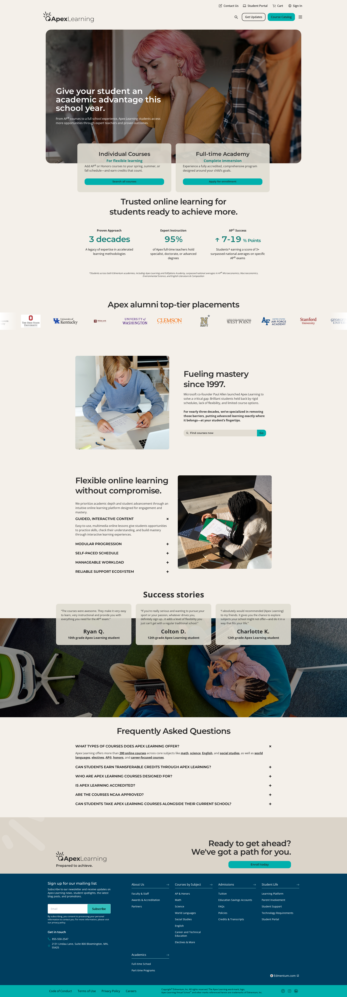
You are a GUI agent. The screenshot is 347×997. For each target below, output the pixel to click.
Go (262, 433)
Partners (137, 906)
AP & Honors (182, 893)
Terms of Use (87, 991)
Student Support (272, 906)
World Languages (185, 913)
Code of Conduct (60, 991)
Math (178, 900)
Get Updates (253, 17)
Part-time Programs (143, 970)
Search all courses (124, 181)
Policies (222, 913)
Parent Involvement (273, 900)
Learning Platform (272, 893)
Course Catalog (281, 17)
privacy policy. (59, 922)
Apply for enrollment (222, 181)
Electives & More (185, 942)
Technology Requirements (277, 913)
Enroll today (260, 864)
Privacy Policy (111, 991)
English (179, 925)
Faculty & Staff (140, 893)
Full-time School (141, 964)
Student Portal (270, 919)
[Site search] (236, 17)
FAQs (221, 906)
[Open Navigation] (300, 17)
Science (179, 906)
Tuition (222, 893)
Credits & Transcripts (231, 919)
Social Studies (183, 919)
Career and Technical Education (188, 933)
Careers (131, 991)
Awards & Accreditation (146, 900)
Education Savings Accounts (235, 900)
